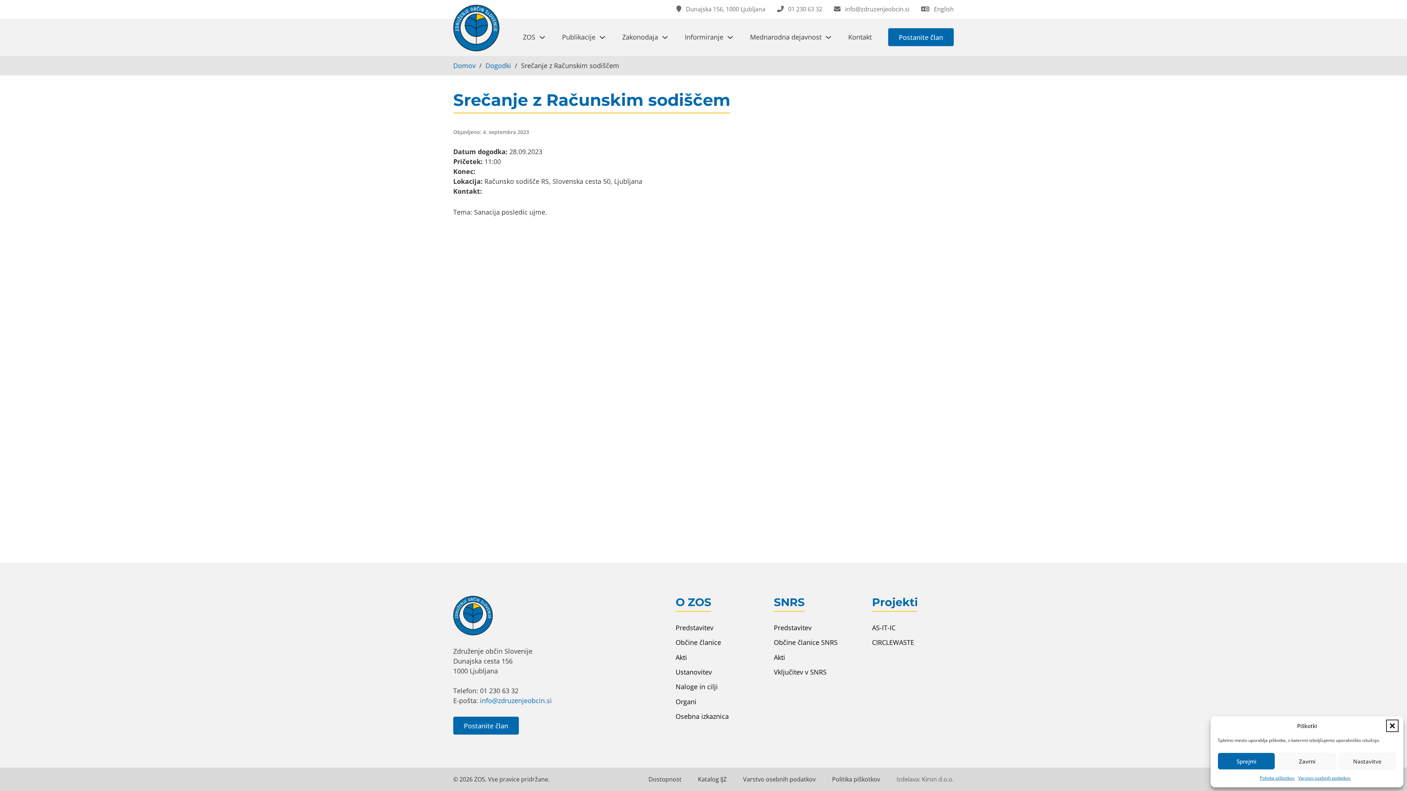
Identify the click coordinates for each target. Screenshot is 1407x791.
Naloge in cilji (697, 686)
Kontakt (860, 37)
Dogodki (498, 65)
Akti (681, 657)
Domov (464, 65)
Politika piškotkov (1277, 778)
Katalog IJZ (712, 779)
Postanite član (921, 37)
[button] (1392, 725)
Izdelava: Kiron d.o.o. (925, 779)
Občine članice (698, 642)
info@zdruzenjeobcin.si (516, 700)
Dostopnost (665, 779)
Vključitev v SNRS (800, 672)
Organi (686, 701)
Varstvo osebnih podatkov (1324, 778)
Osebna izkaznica (702, 716)
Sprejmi (1246, 761)
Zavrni (1307, 761)
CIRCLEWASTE (893, 642)
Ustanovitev (694, 672)
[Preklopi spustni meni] (542, 37)
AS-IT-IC (883, 627)
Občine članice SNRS (806, 642)
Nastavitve (1367, 761)
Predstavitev (694, 627)
